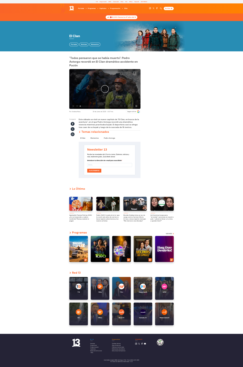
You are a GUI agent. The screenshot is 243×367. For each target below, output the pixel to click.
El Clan (82, 138)
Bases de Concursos (96, 350)
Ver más (169, 234)
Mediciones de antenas (118, 349)
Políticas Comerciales (118, 347)
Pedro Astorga (109, 138)
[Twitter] (153, 9)
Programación (115, 8)
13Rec (131, 1)
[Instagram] (150, 9)
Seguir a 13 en (131, 111)
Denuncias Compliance (118, 350)
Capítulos (102, 8)
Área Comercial (116, 345)
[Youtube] (145, 344)
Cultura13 (116, 1)
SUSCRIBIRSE (94, 170)
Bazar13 (137, 1)
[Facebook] (157, 9)
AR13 (109, 1)
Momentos (95, 44)
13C (126, 1)
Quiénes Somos (116, 343)
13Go (122, 1)
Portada (81, 8)
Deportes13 (103, 1)
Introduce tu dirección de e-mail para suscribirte (104, 160)
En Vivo (167, 8)
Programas (92, 8)
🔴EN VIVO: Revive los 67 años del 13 (123, 17)
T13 (97, 1)
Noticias (84, 44)
